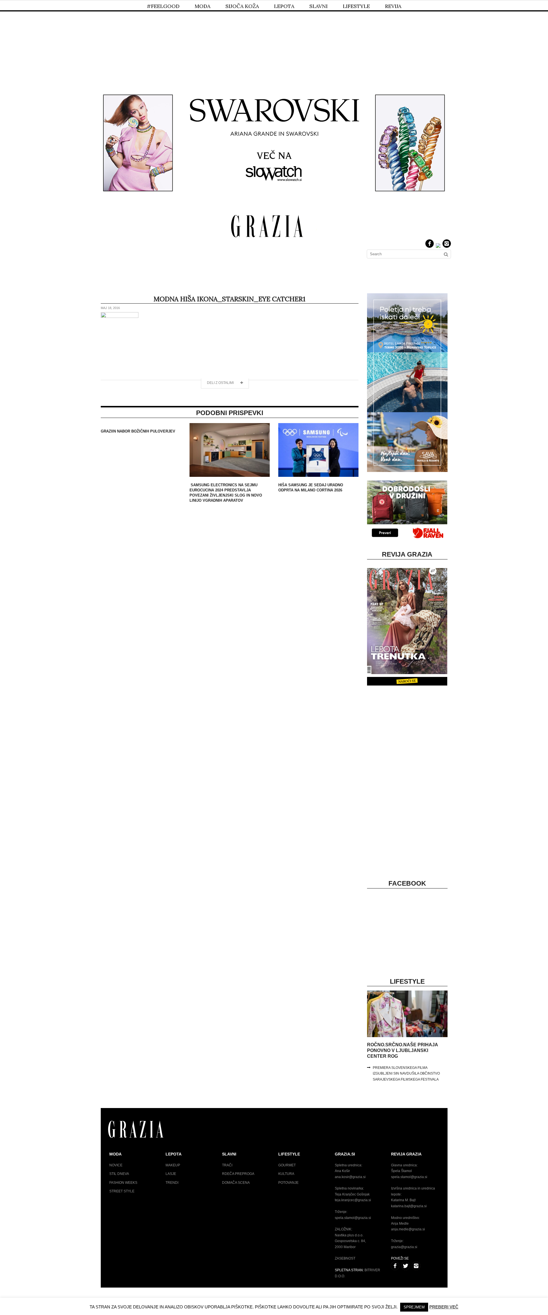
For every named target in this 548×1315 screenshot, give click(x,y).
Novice (115, 1165)
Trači (227, 1165)
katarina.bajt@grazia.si (409, 1206)
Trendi (172, 1183)
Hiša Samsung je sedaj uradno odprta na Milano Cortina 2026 (310, 487)
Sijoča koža (242, 6)
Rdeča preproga (238, 1174)
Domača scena (236, 1183)
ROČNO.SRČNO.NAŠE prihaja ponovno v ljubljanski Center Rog (402, 1050)
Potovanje (288, 1183)
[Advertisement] (274, 42)
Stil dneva (119, 1174)
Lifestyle (356, 6)
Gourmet (287, 1165)
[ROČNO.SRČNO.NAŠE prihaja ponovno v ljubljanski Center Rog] (407, 1036)
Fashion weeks (123, 1183)
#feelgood (163, 6)
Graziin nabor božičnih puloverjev (138, 431)
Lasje (171, 1174)
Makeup (173, 1165)
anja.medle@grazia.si (408, 1229)
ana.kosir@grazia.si (350, 1177)
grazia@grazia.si (404, 1247)
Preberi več (443, 1306)
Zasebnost (345, 1258)
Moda (202, 6)
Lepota (284, 6)
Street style (121, 1191)
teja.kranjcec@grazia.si (353, 1200)
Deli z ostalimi (221, 383)
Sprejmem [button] (414, 1307)
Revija (393, 6)
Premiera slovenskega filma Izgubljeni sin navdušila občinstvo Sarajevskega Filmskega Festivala (406, 1073)
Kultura (286, 1174)
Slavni (318, 6)
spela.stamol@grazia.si (353, 1218)
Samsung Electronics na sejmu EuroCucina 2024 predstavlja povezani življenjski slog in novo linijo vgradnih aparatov (226, 493)
